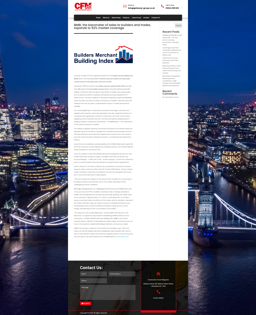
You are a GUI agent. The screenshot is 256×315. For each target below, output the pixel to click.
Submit (87, 303)
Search (178, 26)
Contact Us (156, 18)
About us (106, 18)
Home (98, 18)
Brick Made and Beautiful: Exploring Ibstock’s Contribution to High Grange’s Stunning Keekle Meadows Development (171, 81)
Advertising (116, 18)
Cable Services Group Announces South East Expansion (170, 60)
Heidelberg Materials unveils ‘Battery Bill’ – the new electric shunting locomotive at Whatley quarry (172, 40)
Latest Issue (136, 18)
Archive (146, 18)
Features (126, 18)
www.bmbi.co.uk (122, 237)
